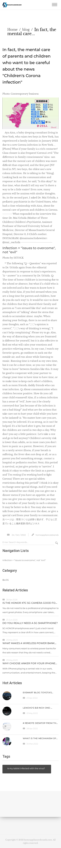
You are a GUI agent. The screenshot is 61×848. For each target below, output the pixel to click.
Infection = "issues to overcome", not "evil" (24, 560)
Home (12, 30)
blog (26, 30)
